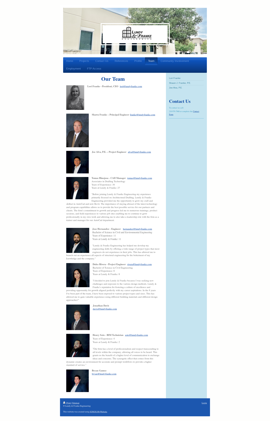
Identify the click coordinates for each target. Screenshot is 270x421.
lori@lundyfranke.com (131, 86)
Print (68, 402)
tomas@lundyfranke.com (139, 178)
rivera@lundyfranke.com (139, 264)
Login (204, 402)
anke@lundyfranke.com (143, 114)
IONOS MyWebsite (98, 411)
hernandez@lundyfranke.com (137, 228)
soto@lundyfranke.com (136, 334)
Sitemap (75, 402)
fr (131, 114)
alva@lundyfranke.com (139, 151)
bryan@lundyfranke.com (104, 373)
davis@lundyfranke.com (105, 308)
